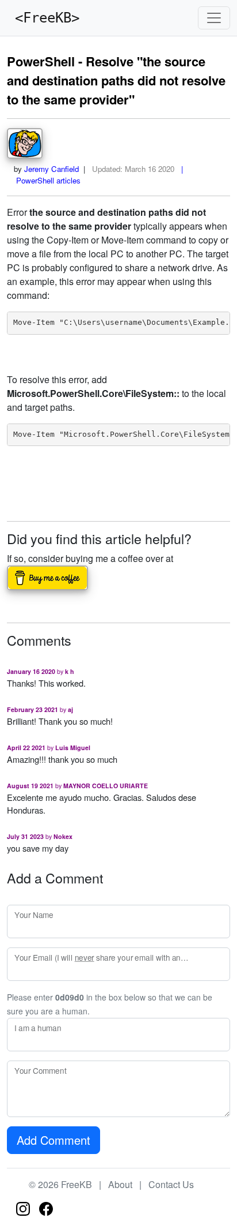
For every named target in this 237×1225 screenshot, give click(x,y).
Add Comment (53, 1140)
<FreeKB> (43, 18)
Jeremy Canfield (51, 168)
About (120, 1184)
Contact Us (171, 1184)
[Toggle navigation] (214, 17)
